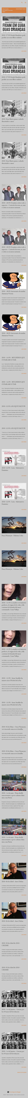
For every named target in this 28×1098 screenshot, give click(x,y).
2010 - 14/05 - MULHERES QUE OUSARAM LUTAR (13, 358)
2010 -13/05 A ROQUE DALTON (13, 406)
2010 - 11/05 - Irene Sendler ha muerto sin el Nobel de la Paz (12, 679)
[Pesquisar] (22, 2)
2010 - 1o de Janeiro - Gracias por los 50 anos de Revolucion (13, 1010)
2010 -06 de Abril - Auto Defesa (12, 881)
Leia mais (23, 51)
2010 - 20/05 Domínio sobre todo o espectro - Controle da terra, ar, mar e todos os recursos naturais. (14, 205)
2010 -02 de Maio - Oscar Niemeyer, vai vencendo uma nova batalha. (14, 728)
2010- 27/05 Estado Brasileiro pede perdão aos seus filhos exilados (13, 36)
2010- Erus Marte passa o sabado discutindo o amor (13, 120)
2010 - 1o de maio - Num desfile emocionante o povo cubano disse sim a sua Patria (13, 795)
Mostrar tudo (21, 9)
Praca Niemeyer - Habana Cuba (12, 535)
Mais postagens (21, 1072)
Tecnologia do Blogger (15, 1092)
